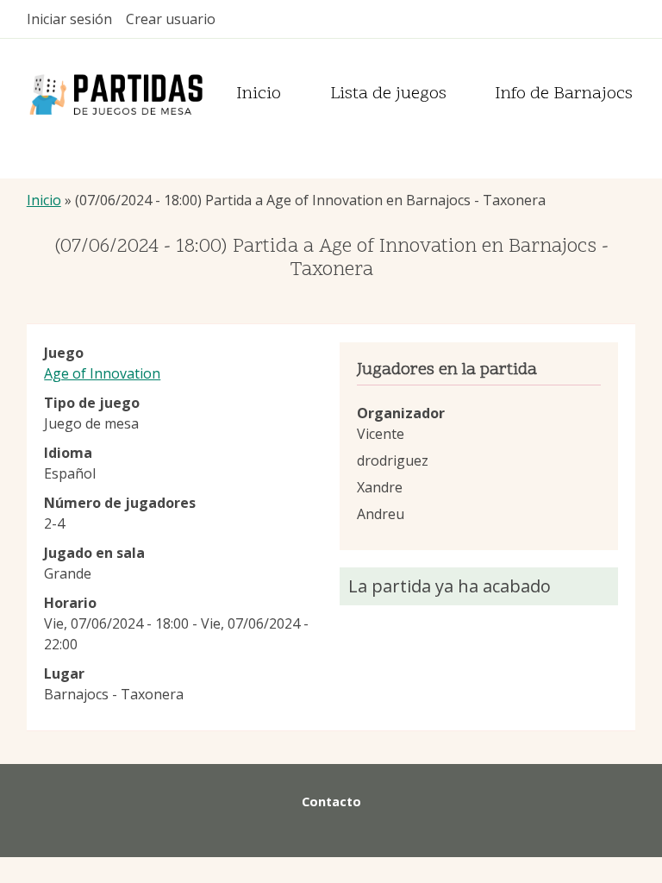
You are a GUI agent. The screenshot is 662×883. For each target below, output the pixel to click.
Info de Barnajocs (564, 95)
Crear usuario (170, 18)
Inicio (258, 95)
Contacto (331, 801)
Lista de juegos (388, 95)
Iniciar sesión (69, 18)
